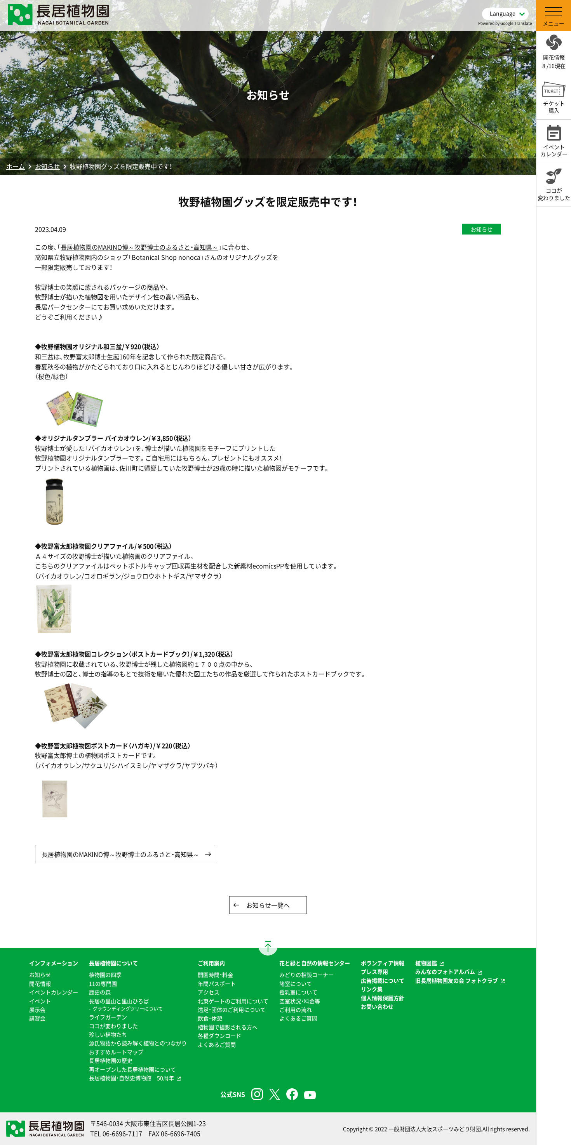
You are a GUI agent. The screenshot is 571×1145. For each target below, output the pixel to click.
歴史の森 (100, 992)
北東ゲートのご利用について (233, 1001)
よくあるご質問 (217, 1044)
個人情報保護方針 (382, 998)
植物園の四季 (105, 974)
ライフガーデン (108, 1017)
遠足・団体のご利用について (232, 1009)
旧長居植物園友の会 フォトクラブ (456, 980)
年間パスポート (217, 983)
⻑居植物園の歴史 (110, 1060)
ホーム (15, 166)
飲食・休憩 (210, 1018)
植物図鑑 (426, 963)
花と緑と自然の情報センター (314, 963)
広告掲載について (382, 980)
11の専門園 (103, 983)
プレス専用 (374, 971)
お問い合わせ (377, 1006)
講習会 (37, 1018)
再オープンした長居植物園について (132, 1069)
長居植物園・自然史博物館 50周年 (131, 1078)
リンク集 (372, 989)
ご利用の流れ (295, 1009)
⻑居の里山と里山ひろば (119, 1001)
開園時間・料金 (215, 974)
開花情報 (40, 983)
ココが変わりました (113, 1026)
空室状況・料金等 (299, 1001)
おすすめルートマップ (116, 1052)
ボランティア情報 (382, 963)
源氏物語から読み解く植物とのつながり (138, 1043)
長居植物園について (113, 963)
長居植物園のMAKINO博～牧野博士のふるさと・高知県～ (139, 247)
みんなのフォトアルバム (445, 971)
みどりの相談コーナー (306, 974)
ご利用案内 (211, 963)
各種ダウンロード (219, 1035)
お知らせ (47, 166)
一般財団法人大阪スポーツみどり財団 (434, 1129)
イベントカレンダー (53, 992)
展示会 (37, 1009)
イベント (40, 1001)
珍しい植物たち (108, 1034)
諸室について (295, 983)
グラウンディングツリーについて (128, 1008)
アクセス (208, 992)
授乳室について (298, 992)
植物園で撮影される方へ (228, 1027)
